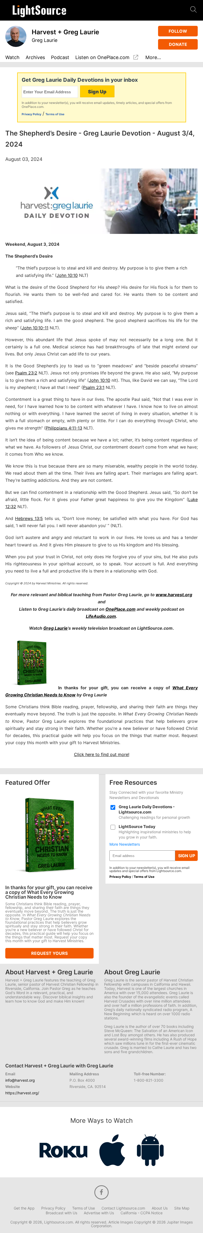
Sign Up (97, 91)
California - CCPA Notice (142, 1213)
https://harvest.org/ (22, 1093)
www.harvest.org (174, 594)
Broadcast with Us (61, 1213)
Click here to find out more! (101, 754)
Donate (178, 44)
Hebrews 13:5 (29, 518)
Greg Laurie (44, 40)
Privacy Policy (31, 114)
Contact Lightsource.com (123, 1208)
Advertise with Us (99, 1213)
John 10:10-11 (35, 327)
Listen (102, 57)
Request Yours (49, 953)
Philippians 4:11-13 (64, 428)
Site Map (182, 1208)
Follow (178, 31)
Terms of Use (54, 114)
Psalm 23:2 (26, 372)
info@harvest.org (20, 1080)
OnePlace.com (120, 609)
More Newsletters (124, 844)
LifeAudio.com (101, 616)
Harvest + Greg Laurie (65, 32)
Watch (12, 57)
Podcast (60, 57)
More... (153, 57)
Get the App (24, 1208)
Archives (35, 57)
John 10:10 (67, 275)
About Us (160, 1208)
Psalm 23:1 (93, 387)
